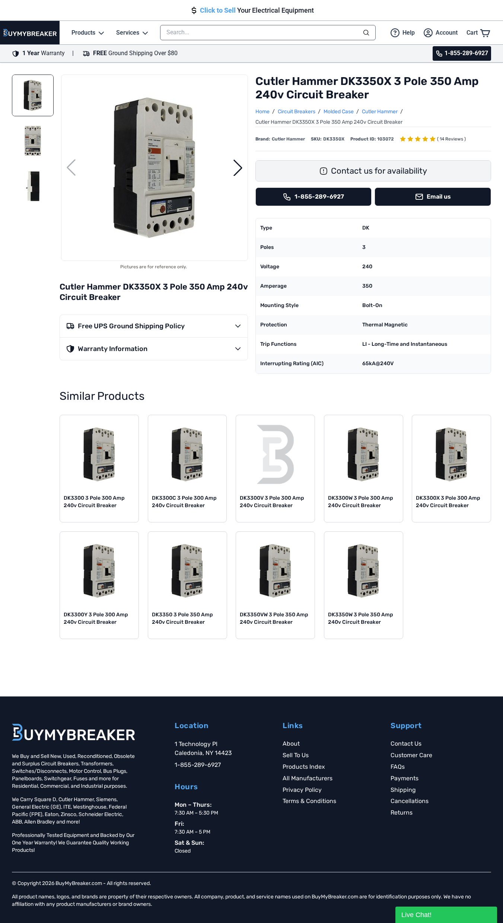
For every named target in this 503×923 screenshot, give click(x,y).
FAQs (398, 766)
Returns (402, 812)
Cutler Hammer (380, 111)
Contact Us (406, 743)
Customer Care (411, 755)
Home (263, 111)
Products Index (304, 766)
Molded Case (339, 111)
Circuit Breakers (297, 111)
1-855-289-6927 (198, 764)
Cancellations (410, 801)
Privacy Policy (302, 789)
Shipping (403, 789)
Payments (404, 778)
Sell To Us (296, 755)
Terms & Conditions (309, 801)
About (291, 743)
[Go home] (73, 732)
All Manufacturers (307, 778)
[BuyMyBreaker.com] (30, 32)
